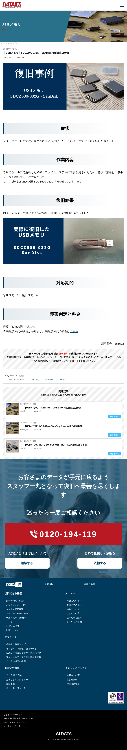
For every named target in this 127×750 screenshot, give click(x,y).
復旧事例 (10, 683)
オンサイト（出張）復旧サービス (22, 648)
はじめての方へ (74, 613)
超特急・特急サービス (17, 644)
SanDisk (49, 379)
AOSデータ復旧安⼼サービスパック (23, 653)
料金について (73, 600)
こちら (74, 331)
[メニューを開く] (122, 5)
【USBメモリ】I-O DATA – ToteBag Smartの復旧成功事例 (53, 426)
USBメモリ (21, 57)
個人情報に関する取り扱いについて (19, 718)
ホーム (3, 43)
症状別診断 (72, 679)
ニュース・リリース (16, 688)
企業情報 (48, 584)
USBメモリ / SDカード (17, 617)
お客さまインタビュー (17, 679)
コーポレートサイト (12, 726)
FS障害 (63, 379)
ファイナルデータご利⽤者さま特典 (23, 657)
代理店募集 (89, 584)
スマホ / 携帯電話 (14, 609)
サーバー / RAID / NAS (17, 613)
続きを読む (114, 416)
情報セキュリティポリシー (15, 722)
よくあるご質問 (74, 622)
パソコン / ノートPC (16, 605)
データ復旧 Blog (14, 675)
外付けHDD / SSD (15, 600)
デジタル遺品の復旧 (16, 661)
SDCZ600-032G (17, 379)
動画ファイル (12, 630)
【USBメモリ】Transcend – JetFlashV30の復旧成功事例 (52, 407)
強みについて (73, 609)
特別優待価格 (73, 683)
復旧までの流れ (74, 605)
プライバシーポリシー (13, 715)
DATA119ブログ (13, 43)
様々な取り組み (74, 617)
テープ (9, 622)
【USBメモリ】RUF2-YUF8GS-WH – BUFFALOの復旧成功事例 (55, 445)
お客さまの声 (73, 675)
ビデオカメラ (12, 626)
